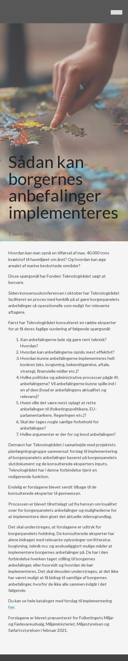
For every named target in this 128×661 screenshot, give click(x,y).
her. (11, 606)
